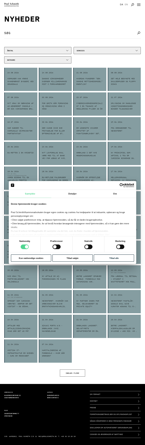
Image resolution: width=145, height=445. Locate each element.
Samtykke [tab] (30, 193)
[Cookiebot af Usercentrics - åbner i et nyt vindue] (121, 185)
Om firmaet (95, 394)
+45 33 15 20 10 (68, 436)
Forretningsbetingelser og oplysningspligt (111, 414)
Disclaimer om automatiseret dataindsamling (111, 428)
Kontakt (94, 401)
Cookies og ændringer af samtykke (106, 434)
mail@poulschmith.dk (48, 436)
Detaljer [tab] (72, 193)
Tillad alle (114, 258)
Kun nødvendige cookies (31, 258)
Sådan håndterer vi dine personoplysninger (111, 421)
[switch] (57, 246)
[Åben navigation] (139, 5)
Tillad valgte (72, 258)
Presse (93, 408)
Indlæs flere (72, 373)
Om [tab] (115, 193)
